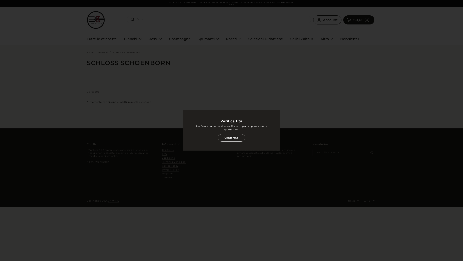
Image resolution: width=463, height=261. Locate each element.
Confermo (231, 137)
